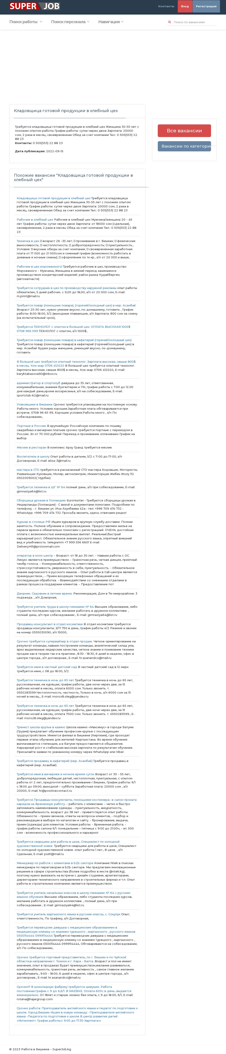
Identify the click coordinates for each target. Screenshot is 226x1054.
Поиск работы (23, 21)
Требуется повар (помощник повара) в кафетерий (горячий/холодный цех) (74, 340)
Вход (185, 6)
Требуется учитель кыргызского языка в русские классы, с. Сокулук (69, 914)
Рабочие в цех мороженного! (39, 266)
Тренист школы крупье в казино (41, 727)
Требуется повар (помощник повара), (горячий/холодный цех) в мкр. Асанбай (76, 305)
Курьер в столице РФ (34, 521)
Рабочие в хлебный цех (35, 219)
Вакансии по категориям (186, 146)
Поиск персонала (68, 21)
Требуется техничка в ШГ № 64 (41, 487)
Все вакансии (184, 131)
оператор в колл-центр (35, 555)
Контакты (166, 6)
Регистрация (206, 6)
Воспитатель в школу (33, 456)
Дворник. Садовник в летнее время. (44, 593)
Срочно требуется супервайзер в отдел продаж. (55, 641)
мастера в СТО (28, 469)
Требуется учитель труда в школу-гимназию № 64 (55, 606)
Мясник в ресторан (31, 447)
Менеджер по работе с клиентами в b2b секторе (55, 863)
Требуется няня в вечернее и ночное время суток (55, 774)
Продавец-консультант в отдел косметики (50, 624)
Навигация (109, 21)
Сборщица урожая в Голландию (41, 500)
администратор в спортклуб (38, 383)
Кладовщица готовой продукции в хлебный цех (53, 198)
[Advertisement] (113, 63)
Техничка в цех (28, 241)
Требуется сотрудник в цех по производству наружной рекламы (66, 288)
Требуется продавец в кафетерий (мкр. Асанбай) (54, 761)
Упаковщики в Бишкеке (35, 404)
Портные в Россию (31, 426)
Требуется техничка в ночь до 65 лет (45, 680)
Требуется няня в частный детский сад (47, 667)
